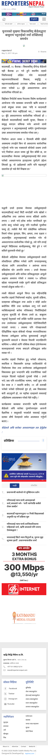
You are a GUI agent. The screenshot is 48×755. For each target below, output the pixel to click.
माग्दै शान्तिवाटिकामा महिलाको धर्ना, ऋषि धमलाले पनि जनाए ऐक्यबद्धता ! (24, 527)
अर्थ (4, 730)
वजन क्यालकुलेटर (31, 703)
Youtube (10, 704)
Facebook (13, 689)
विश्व (4, 738)
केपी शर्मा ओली (8, 24)
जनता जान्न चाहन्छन (32, 724)
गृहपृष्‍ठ (5, 722)
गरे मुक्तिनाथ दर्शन (23, 492)
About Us (6, 746)
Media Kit (32, 746)
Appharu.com (29, 753)
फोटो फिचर (29, 731)
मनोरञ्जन (29, 716)
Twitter (11, 694)
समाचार (5, 726)
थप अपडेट (24, 548)
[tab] (14, 486)
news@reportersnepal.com (17, 670)
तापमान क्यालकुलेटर (32, 707)
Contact (23, 746)
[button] (44, 19)
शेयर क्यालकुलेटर (31, 692)
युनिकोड (28, 688)
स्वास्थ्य (28, 720)
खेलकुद (5, 734)
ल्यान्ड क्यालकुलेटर (32, 699)
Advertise (15, 746)
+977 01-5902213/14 (14, 667)
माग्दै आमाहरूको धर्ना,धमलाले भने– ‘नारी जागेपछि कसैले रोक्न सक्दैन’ (24, 503)
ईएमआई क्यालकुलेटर (33, 695)
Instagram (12, 699)
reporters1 (7, 50)
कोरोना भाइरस (21, 24)
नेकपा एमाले (33, 24)
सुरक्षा (27, 728)
